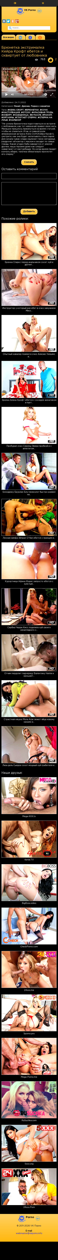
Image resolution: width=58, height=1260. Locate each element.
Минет (17, 106)
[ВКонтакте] (4, 21)
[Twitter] (8, 21)
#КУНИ (44, 110)
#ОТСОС (25, 112)
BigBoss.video (29, 903)
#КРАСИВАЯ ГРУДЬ (42, 112)
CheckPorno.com (29, 947)
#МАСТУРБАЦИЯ (10, 112)
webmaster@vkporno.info (29, 1233)
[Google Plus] (17, 21)
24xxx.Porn (29, 1207)
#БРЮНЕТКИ (32, 110)
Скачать (29, 162)
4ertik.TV (29, 860)
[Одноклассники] (12, 21)
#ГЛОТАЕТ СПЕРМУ (26, 117)
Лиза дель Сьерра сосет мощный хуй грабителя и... (29, 765)
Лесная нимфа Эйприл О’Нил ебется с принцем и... (29, 538)
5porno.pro (29, 1034)
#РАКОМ (47, 115)
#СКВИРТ (6, 115)
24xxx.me (29, 990)
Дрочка (26, 106)
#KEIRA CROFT (15, 110)
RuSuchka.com (29, 1120)
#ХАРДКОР (15, 120)
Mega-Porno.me (29, 1077)
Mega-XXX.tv (29, 816)
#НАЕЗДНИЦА (21, 115)
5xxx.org (29, 1164)
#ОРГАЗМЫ (7, 117)
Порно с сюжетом (40, 106)
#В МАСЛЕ (35, 115)
